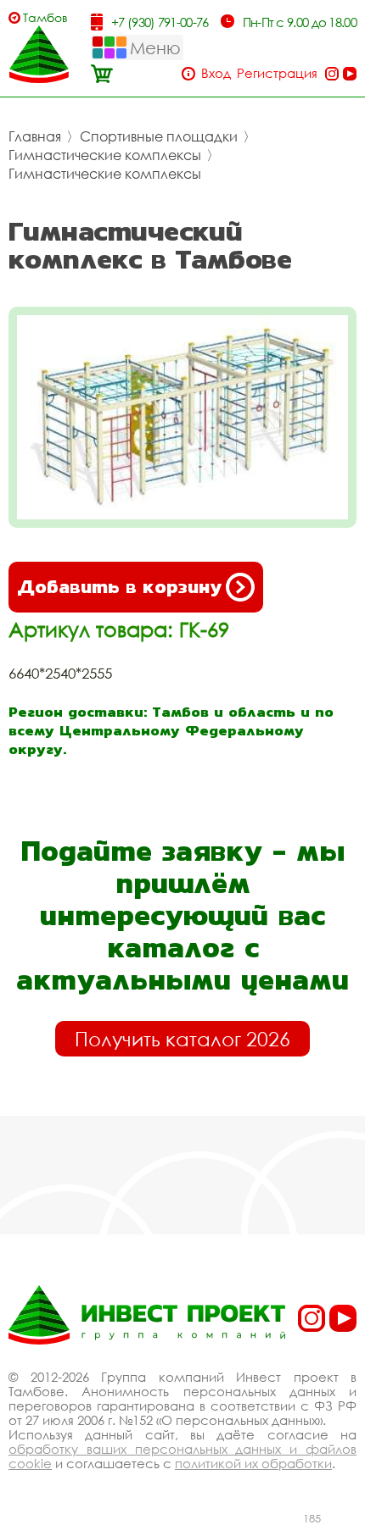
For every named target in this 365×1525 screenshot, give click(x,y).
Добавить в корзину (119, 587)
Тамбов (45, 17)
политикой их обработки (253, 1463)
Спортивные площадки (159, 136)
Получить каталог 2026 (182, 1039)
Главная (34, 136)
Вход (216, 73)
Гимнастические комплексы (104, 155)
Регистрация (277, 73)
